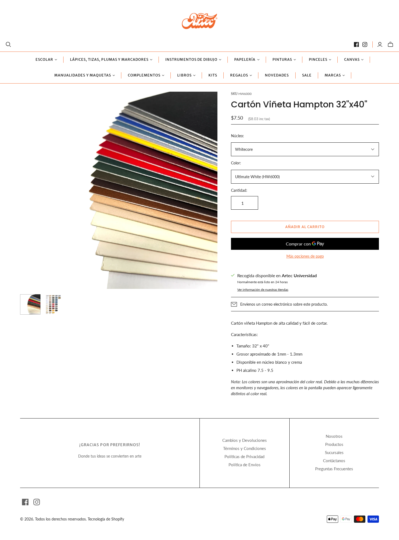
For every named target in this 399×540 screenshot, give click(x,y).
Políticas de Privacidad (244, 456)
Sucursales (334, 452)
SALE (307, 75)
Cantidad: (239, 190)
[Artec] (199, 21)
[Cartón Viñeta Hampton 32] (30, 304)
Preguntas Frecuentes (334, 468)
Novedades (277, 75)
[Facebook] (356, 44)
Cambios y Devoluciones (244, 440)
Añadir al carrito (305, 227)
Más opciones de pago (305, 256)
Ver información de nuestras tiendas (262, 289)
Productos (334, 444)
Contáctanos (334, 460)
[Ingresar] (380, 44)
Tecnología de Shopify (106, 519)
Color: (236, 163)
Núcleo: (237, 135)
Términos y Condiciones (244, 448)
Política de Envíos (245, 464)
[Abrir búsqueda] (8, 44)
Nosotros (334, 436)
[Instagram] (364, 44)
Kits (212, 75)
